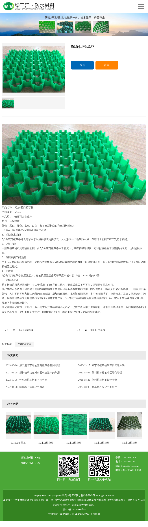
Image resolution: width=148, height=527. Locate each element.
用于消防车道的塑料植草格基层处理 (33, 365)
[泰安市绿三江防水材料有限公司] (74, 24)
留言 (106, 65)
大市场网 (95, 514)
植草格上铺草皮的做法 (25, 387)
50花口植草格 (19, 330)
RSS (37, 463)
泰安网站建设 (82, 514)
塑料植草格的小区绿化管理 (100, 372)
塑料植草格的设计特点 (97, 379)
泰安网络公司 (67, 514)
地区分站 (27, 463)
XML (37, 457)
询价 (82, 65)
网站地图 (27, 457)
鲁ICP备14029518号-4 (74, 509)
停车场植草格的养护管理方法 (101, 365)
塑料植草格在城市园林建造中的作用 (33, 372)
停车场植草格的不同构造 (26, 379)
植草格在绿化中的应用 (97, 387)
